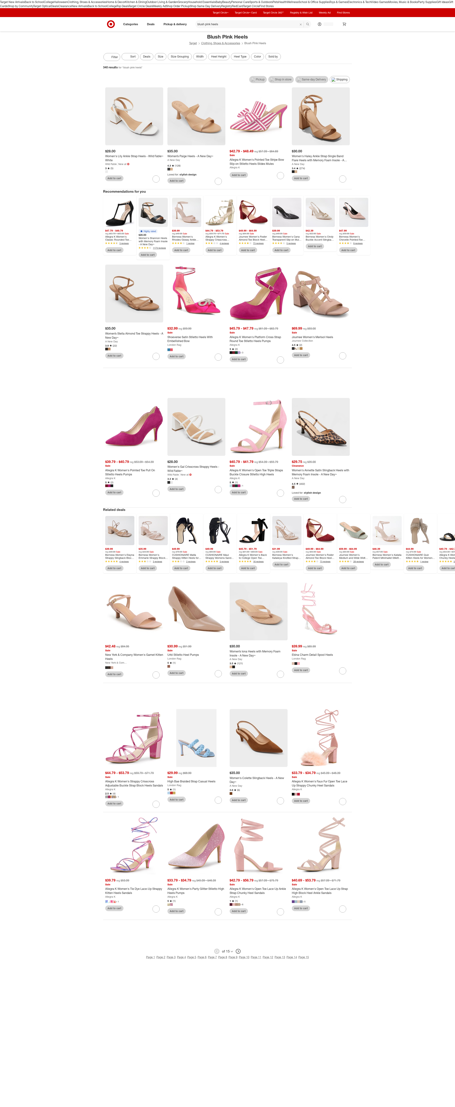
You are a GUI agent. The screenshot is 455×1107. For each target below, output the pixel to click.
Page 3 (171, 957)
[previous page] (217, 951)
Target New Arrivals (12, 2)
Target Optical (42, 6)
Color (257, 56)
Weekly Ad (159, 6)
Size (160, 56)
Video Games (379, 2)
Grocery (183, 2)
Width (200, 56)
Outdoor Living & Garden (162, 2)
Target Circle (251, 6)
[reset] (301, 24)
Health (282, 2)
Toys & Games (339, 2)
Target (193, 43)
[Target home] (111, 24)
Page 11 (256, 957)
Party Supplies (427, 2)
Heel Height (218, 56)
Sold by (273, 56)
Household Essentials (202, 2)
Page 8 (222, 957)
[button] (148, 231)
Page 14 (292, 957)
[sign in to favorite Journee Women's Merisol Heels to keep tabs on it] (342, 355)
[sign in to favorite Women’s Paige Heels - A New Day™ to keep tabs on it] (218, 181)
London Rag (174, 344)
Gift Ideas (442, 2)
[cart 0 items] (344, 24)
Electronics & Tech (359, 2)
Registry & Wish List (301, 12)
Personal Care (240, 2)
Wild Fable (111, 163)
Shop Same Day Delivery (205, 6)
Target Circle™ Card (246, 12)
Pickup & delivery (175, 24)
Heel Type (240, 56)
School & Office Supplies (314, 2)
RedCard (237, 6)
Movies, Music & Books (403, 2)
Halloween (61, 2)
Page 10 (244, 957)
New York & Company (116, 662)
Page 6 (202, 957)
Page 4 (181, 957)
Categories (130, 24)
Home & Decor (115, 2)
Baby (219, 2)
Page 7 (212, 957)
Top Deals (123, 6)
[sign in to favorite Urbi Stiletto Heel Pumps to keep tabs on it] (218, 673)
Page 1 (150, 957)
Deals (54, 6)
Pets (275, 2)
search (307, 24)
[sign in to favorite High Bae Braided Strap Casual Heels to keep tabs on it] (218, 800)
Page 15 (303, 957)
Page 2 (160, 957)
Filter (114, 57)
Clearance (65, 6)
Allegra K (235, 167)
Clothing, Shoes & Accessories (87, 2)
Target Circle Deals (141, 6)
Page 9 (233, 957)
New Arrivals (80, 6)
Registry (226, 6)
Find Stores (266, 6)
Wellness (292, 2)
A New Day (173, 159)
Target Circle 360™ (273, 12)
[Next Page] (348, 57)
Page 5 (191, 957)
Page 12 (268, 957)
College (49, 2)
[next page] (238, 951)
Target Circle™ (220, 12)
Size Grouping (180, 56)
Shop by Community (20, 6)
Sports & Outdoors (261, 2)
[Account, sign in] (326, 24)
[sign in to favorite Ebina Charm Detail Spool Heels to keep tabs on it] (342, 670)
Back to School (34, 2)
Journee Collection (302, 340)
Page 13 (280, 957)
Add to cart (114, 178)
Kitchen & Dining (135, 2)
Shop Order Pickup (178, 6)
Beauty (226, 2)
